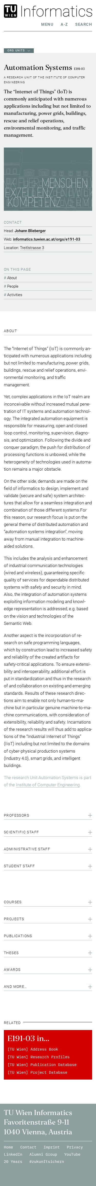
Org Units (16, 50)
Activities (14, 295)
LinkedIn (13, 1154)
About (12, 278)
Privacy (75, 1147)
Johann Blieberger (30, 231)
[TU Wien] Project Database (37, 1072)
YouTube (72, 1154)
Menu (47, 24)
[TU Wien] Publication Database (42, 1064)
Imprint (52, 1147)
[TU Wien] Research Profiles (38, 1056)
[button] (48, 816)
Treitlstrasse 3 (32, 247)
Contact (28, 1147)
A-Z (64, 24)
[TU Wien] (11, 11)
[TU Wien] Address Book (32, 1049)
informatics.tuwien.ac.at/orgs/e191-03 (46, 239)
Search (83, 24)
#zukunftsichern (46, 1161)
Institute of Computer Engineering (48, 784)
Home (8, 1147)
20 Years (13, 1161)
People (12, 286)
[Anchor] (19, 331)
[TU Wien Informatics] (55, 11)
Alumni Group (43, 1154)
